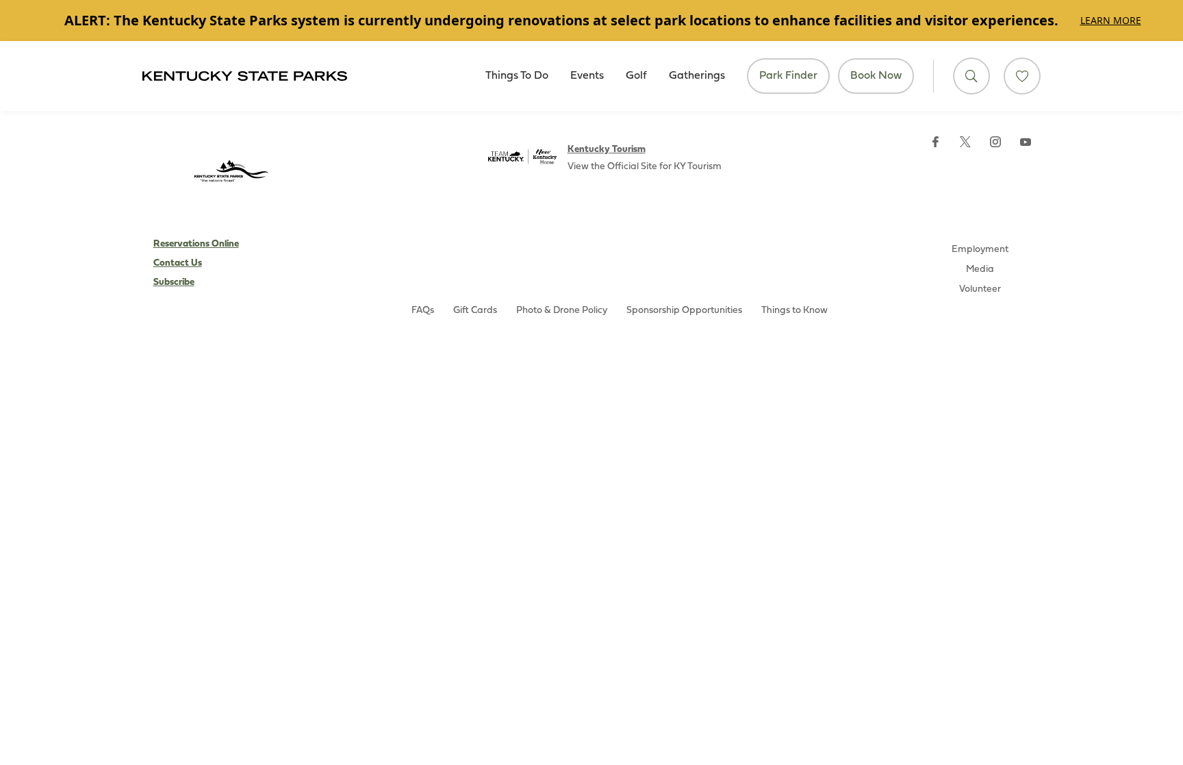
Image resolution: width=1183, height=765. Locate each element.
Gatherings (697, 76)
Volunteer (980, 289)
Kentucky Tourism (607, 150)
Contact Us (177, 263)
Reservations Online (196, 244)
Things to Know (794, 310)
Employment (980, 249)
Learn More (1110, 20)
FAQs (422, 310)
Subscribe (173, 282)
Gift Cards (475, 310)
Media (980, 269)
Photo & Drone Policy (561, 310)
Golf (636, 76)
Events (587, 76)
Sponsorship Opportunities (684, 310)
